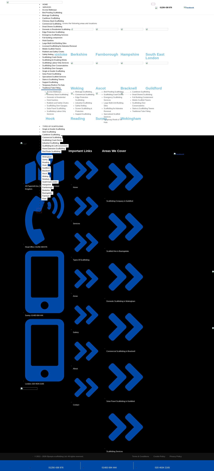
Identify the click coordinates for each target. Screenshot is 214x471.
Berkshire (46, 190)
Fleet (44, 199)
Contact (47, 207)
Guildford (46, 168)
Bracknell (46, 171)
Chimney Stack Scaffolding (53, 21)
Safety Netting (48, 54)
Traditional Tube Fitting (51, 88)
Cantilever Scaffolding (51, 18)
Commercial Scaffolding (51, 24)
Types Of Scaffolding (53, 126)
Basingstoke (47, 193)
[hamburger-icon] (153, 4)
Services (47, 7)
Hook (44, 165)
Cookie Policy (159, 456)
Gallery (46, 201)
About (45, 204)
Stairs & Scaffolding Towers (53, 79)
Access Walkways (49, 10)
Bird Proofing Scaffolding (52, 13)
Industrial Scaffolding (50, 143)
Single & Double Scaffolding (53, 71)
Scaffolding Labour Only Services (55, 63)
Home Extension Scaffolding (53, 149)
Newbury (45, 179)
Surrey (45, 160)
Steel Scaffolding (49, 132)
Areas (45, 154)
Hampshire (46, 185)
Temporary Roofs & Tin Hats (53, 85)
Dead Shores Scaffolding (52, 27)
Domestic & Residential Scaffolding (56, 29)
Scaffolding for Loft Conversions (55, 146)
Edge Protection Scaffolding (53, 32)
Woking (45, 176)
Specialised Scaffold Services (54, 77)
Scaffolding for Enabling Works (54, 60)
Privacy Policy (176, 456)
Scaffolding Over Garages (52, 68)
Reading (45, 162)
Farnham (45, 196)
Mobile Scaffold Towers (51, 49)
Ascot (44, 173)
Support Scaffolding (50, 82)
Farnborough (47, 187)
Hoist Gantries (48, 40)
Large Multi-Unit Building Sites (54, 43)
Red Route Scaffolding (51, 151)
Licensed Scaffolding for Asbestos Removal (59, 46)
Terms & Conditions (140, 456)
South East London (50, 182)
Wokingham (47, 157)
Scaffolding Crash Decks (52, 57)
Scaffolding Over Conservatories (55, 66)
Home (45, 4)
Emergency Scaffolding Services (55, 35)
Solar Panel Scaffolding (51, 74)
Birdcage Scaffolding (50, 15)
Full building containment (52, 38)
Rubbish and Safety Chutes (53, 52)
